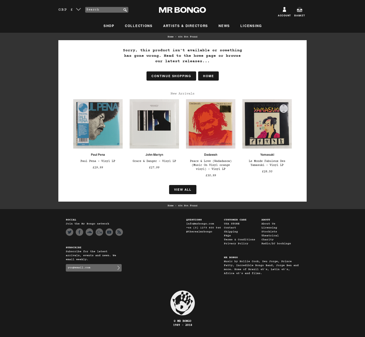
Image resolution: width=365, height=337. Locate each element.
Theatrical (270, 236)
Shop (109, 25)
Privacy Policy (236, 243)
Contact (230, 228)
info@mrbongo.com (200, 224)
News (224, 25)
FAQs (227, 236)
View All (182, 189)
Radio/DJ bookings (276, 243)
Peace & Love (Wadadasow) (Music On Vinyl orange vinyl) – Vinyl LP (211, 165)
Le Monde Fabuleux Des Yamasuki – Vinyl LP (267, 163)
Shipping (231, 232)
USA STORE (232, 224)
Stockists (269, 232)
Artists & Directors (185, 25)
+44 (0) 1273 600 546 (203, 228)
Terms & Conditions (239, 240)
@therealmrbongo (199, 232)
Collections (139, 25)
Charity (267, 240)
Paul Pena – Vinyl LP (97, 161)
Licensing (251, 25)
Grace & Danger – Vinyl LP (154, 161)
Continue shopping (171, 76)
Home (171, 37)
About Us (268, 224)
